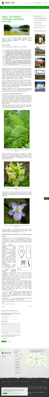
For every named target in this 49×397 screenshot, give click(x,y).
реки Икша (17, 274)
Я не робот (5, 338)
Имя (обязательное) (13, 316)
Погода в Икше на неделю (18, 373)
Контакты (16, 381)
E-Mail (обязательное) (14, 319)
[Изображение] (2, 321)
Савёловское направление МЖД (40, 25)
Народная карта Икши (18, 370)
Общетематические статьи (39, 27)
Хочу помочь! (10, 381)
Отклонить (11, 393)
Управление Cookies (17, 393)
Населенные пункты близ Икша (40, 20)
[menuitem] (3, 7)
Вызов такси (17, 359)
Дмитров (8, 41)
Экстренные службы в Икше (19, 355)
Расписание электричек (17, 362)
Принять (5, 393)
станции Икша (23, 275)
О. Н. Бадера (11, 298)
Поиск (21, 381)
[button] (24, 257)
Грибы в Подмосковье (38, 23)
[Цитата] (5, 321)
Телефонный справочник (17, 367)
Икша (12, 50)
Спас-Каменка (13, 89)
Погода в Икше (44, 2)
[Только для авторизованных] (3, 321)
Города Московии (37, 22)
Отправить (4, 341)
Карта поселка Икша (19, 357)
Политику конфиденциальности (8, 391)
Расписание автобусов (17, 365)
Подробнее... (23, 231)
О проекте (4, 381)
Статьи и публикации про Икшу (40, 18)
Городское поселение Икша (7, 37)
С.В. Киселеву (5, 291)
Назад (4, 306)
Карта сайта (27, 381)
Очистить (9, 341)
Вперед (29, 306)
